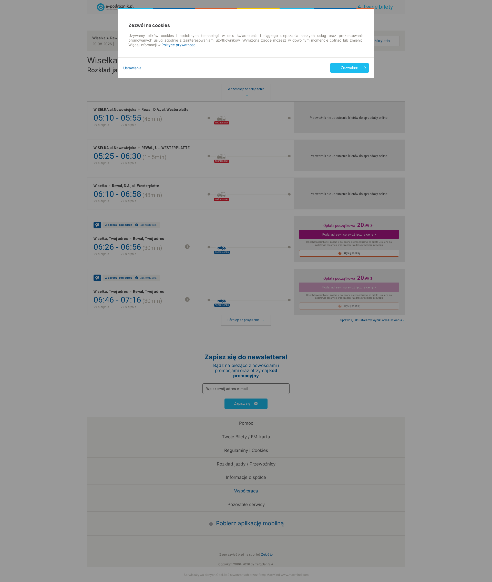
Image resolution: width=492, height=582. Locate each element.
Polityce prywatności (178, 45)
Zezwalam (349, 68)
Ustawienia (132, 68)
